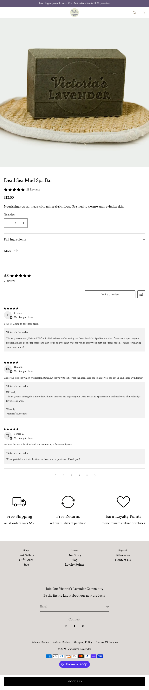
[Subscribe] (104, 606)
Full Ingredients (15, 239)
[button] (134, 12)
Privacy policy (40, 642)
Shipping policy (83, 642)
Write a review (110, 294)
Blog (74, 560)
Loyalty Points (74, 564)
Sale (26, 564)
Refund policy (61, 642)
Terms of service (107, 642)
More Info (11, 251)
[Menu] (8, 12)
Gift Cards (26, 560)
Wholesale (123, 555)
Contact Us (123, 560)
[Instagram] (66, 626)
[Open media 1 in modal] (74, 92)
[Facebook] (74, 626)
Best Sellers (26, 555)
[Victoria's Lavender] (74, 12)
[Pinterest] (83, 626)
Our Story (74, 555)
